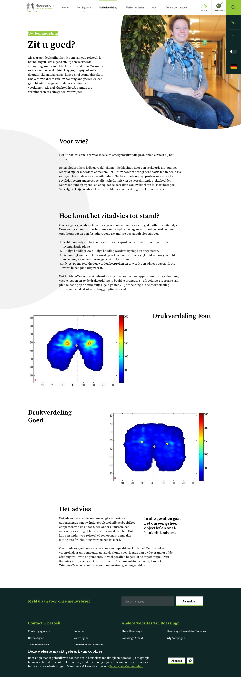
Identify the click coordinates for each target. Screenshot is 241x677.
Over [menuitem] (154, 7)
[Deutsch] (233, 66)
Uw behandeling (43, 33)
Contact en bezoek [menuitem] (176, 7)
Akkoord (176, 661)
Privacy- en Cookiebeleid (126, 666)
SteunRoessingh (219, 10)
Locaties (79, 631)
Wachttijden (81, 638)
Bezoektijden (36, 638)
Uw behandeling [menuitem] (108, 7)
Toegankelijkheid (38, 645)
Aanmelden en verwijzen (88, 645)
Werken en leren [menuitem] (135, 7)
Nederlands (39, 7)
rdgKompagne (176, 638)
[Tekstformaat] (233, 36)
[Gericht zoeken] (233, 7)
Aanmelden (189, 601)
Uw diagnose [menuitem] (84, 7)
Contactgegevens (39, 631)
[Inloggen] (233, 22)
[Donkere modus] (233, 51)
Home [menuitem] (65, 7)
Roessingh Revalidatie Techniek (186, 631)
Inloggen (204, 10)
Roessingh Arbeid (132, 638)
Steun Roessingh (131, 631)
